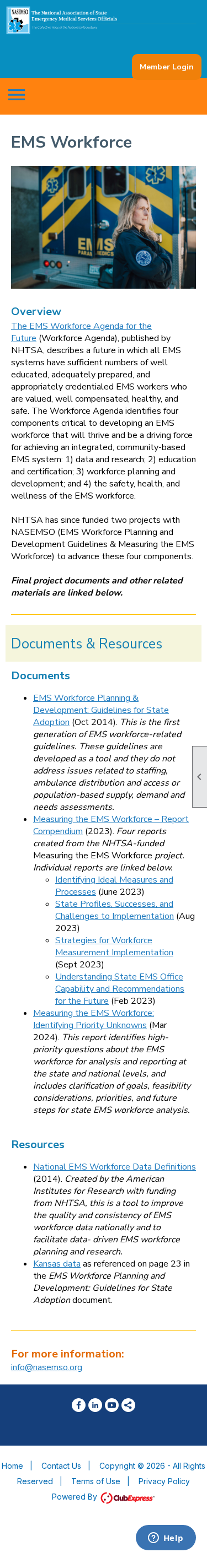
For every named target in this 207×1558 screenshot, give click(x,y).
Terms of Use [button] (95, 1481)
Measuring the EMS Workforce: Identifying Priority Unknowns (93, 1019)
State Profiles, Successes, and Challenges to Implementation (114, 910)
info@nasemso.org (46, 1367)
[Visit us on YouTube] (112, 1405)
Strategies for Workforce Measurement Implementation (114, 946)
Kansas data (57, 1264)
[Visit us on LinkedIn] (95, 1405)
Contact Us (61, 1465)
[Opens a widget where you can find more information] (165, 1538)
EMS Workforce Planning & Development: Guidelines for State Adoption (101, 710)
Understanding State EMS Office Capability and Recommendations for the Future (119, 989)
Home (12, 1465)
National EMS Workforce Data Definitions (114, 1167)
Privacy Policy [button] (164, 1481)
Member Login (167, 67)
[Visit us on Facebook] (79, 1405)
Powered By (75, 1496)
